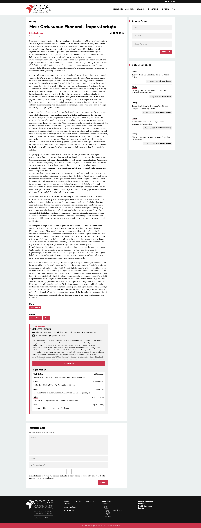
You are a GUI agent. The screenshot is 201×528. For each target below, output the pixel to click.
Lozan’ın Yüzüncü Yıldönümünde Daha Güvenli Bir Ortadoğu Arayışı (62, 393)
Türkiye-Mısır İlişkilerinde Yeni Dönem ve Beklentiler (56, 400)
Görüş (32, 21)
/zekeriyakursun (90, 332)
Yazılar (106, 508)
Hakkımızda (117, 9)
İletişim (165, 9)
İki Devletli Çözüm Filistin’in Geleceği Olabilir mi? (54, 385)
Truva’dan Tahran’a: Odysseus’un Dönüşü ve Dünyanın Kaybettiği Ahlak (151, 107)
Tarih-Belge (38, 374)
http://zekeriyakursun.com (70, 332)
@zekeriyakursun (58, 335)
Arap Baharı (35, 308)
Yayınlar (140, 9)
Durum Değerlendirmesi (114, 510)
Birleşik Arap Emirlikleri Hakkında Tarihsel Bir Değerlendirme (59, 377)
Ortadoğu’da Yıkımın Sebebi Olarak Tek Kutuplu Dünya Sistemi (149, 91)
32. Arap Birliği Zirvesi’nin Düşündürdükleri (52, 408)
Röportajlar (107, 516)
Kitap (105, 506)
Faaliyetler (153, 9)
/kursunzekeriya (41, 335)
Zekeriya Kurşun (36, 33)
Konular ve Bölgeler (146, 501)
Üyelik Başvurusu (145, 506)
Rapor (108, 514)
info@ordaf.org (70, 507)
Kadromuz (129, 9)
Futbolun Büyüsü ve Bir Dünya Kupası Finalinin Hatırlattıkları (148, 123)
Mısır (46, 318)
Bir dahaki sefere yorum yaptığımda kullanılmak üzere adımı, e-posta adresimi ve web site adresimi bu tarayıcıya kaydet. (67, 477)
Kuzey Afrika (35, 318)
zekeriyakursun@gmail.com (46, 332)
